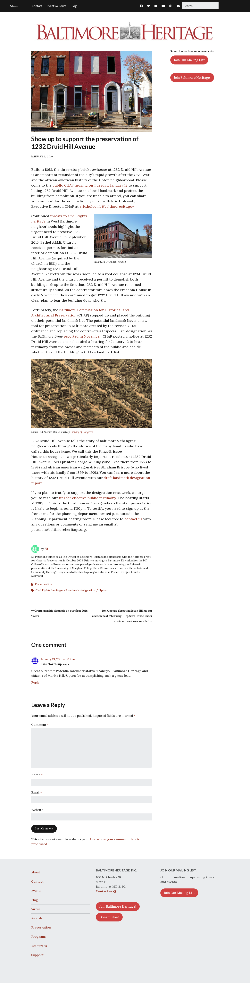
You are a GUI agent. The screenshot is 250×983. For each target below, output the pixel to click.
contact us (133, 519)
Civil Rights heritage (49, 590)
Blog (34, 900)
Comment (40, 725)
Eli (46, 549)
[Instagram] (170, 6)
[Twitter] (148, 6)
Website (37, 810)
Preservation (43, 584)
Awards (37, 918)
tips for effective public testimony (87, 498)
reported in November (82, 336)
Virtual (36, 909)
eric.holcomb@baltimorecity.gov (106, 206)
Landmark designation (80, 590)
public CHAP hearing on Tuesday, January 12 (90, 185)
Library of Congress (82, 432)
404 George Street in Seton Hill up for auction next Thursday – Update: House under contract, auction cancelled (122, 616)
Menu (14, 6)
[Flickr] (156, 6)
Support (37, 955)
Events (36, 891)
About (35, 872)
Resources (39, 946)
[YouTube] (163, 6)
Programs (38, 936)
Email (36, 792)
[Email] (178, 6)
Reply (35, 682)
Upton (103, 590)
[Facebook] (142, 6)
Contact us (104, 891)
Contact (37, 881)
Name (37, 775)
